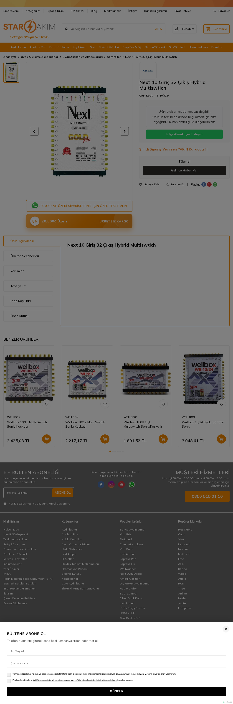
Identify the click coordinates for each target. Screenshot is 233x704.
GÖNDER (116, 691)
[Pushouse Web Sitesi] (227, 702)
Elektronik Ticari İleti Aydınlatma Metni (133, 674)
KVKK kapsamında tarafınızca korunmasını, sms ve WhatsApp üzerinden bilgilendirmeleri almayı (75, 680)
